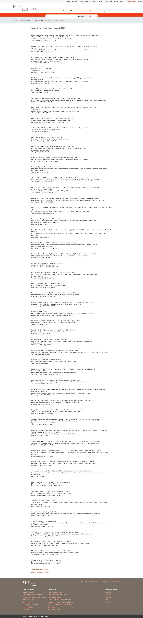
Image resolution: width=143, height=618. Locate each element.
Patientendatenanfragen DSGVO (57, 594)
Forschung (102, 11)
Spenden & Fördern (96, 1)
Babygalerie (26, 609)
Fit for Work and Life (54, 609)
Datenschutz (105, 581)
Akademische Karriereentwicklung (33, 594)
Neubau (116, 1)
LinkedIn (107, 602)
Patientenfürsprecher (54, 597)
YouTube (108, 597)
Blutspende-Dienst (28, 599)
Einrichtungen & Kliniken (87, 11)
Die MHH (67, 1)
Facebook (108, 592)
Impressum (84, 581)
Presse (122, 1)
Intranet (91, 581)
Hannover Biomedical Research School (34, 597)
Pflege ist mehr (84, 1)
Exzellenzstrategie (28, 592)
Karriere (125, 11)
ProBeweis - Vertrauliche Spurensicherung (60, 602)
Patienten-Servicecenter (55, 592)
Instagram (108, 594)
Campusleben (52, 607)
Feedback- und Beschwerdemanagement (60, 599)
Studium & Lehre (114, 11)
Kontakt (97, 581)
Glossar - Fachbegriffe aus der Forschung (60, 604)
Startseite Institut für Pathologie (40, 572)
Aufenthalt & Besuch (69, 11)
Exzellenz (75, 1)
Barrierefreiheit (115, 581)
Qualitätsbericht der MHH (30, 604)
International (108, 1)
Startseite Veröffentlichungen (39, 569)
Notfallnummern (131, 1)
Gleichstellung (27, 602)
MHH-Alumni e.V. (28, 607)
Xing (106, 599)
